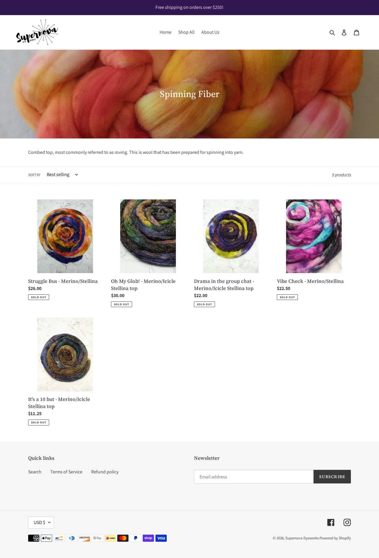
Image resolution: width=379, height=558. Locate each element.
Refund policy (104, 472)
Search (34, 472)
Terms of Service (66, 472)
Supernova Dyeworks (302, 538)
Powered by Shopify (335, 538)
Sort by (34, 174)
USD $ (39, 522)
